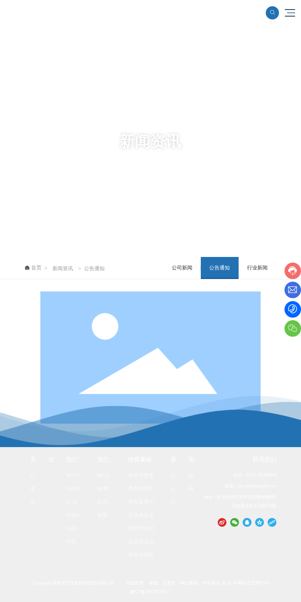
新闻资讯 (62, 268)
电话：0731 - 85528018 (254, 475)
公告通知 (219, 268)
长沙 (226, 582)
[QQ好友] (247, 522)
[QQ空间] (259, 522)
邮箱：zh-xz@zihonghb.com (250, 486)
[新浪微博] (222, 522)
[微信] (234, 522)
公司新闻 (182, 268)
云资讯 (169, 582)
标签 (153, 582)
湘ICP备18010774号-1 (150, 591)
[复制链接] (272, 522)
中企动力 (211, 582)
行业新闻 (257, 268)
